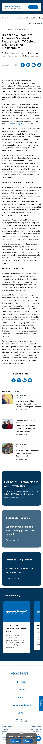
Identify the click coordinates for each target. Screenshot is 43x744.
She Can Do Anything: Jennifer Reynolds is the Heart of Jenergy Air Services (28, 404)
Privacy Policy (7, 726)
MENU (32, 7)
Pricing (21, 697)
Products (21, 681)
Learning (21, 689)
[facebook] (21, 720)
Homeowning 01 (16, 124)
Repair (27, 741)
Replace (16, 741)
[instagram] (26, 720)
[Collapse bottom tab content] (21, 732)
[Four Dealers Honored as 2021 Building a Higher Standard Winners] (7, 424)
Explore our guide (13, 540)
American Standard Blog (28, 18)
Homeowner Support (21, 705)
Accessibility (36, 726)
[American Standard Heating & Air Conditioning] (13, 7)
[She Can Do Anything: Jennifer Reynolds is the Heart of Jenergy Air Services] (7, 399)
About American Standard (11, 30)
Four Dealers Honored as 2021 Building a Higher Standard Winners (26, 428)
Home (4, 18)
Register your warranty (15, 578)
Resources (12, 18)
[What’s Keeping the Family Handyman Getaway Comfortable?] (7, 448)
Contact (21, 712)
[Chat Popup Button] (38, 738)
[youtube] (17, 720)
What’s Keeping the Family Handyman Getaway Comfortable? (27, 453)
